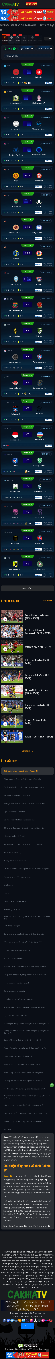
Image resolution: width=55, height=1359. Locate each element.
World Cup (8, 885)
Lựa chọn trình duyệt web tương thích (19, 999)
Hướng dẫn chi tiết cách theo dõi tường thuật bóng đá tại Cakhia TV (26, 1032)
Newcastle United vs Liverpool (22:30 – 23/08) (37, 616)
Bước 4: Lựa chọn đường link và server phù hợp (23, 1064)
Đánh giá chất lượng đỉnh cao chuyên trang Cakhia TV (25, 787)
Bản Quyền (13, 1305)
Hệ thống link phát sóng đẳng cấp (17, 795)
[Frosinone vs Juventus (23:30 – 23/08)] (12, 706)
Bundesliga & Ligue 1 (12, 910)
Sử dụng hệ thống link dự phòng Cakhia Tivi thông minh (26, 1024)
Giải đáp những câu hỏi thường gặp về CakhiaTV (23, 1081)
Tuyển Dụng (22, 1309)
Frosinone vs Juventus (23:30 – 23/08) (38, 706)
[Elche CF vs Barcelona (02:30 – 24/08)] (12, 661)
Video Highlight (11, 601)
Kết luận (7, 1130)
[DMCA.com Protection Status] (28, 1345)
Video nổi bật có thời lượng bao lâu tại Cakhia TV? (23, 1121)
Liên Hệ (45, 1302)
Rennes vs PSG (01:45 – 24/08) (38, 646)
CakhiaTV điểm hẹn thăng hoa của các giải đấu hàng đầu (26, 869)
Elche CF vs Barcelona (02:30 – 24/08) (38, 661)
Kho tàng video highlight (13, 958)
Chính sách (30, 1302)
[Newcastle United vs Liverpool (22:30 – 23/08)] (12, 616)
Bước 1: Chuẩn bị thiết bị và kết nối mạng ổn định (23, 1040)
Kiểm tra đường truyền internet (16, 983)
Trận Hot (28, 49)
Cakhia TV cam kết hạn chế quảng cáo (19, 820)
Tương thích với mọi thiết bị (15, 861)
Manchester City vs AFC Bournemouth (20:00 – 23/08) (37, 631)
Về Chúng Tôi (12, 1302)
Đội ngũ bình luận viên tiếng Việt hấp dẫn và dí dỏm (25, 804)
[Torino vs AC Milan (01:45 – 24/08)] (12, 721)
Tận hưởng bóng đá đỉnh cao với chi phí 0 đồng (23, 844)
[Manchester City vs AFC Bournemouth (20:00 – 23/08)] (12, 631)
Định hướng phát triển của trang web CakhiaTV (22, 779)
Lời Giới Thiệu (10, 760)
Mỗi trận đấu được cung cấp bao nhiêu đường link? (24, 1089)
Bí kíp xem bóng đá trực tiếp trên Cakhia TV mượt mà (25, 975)
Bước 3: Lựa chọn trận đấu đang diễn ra (20, 1056)
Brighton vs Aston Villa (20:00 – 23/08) (38, 676)
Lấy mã (27, 1326)
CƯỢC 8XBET (31, 4)
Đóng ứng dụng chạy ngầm (15, 991)
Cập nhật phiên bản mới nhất (15, 1015)
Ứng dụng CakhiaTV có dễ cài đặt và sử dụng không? (25, 1105)
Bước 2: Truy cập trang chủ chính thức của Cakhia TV (25, 1048)
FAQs (37, 1309)
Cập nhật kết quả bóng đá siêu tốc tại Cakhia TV (23, 942)
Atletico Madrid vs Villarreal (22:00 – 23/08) (36, 691)
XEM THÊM (47, 601)
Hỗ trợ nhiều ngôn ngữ (13, 852)
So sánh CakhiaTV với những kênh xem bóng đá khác (25, 967)
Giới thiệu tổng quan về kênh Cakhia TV (21, 771)
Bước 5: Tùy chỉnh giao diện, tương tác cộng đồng (24, 1073)
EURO (7, 893)
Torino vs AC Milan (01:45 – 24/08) (36, 721)
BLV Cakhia (46, 49)
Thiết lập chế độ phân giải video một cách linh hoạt (24, 1007)
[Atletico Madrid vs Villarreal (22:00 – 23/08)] (12, 691)
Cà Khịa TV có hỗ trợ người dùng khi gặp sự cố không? (25, 1113)
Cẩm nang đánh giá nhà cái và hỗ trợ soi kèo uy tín (24, 828)
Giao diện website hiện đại (14, 836)
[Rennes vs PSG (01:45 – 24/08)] (12, 646)
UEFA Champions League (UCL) (17, 901)
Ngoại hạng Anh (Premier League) (17, 877)
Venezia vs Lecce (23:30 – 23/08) (39, 736)
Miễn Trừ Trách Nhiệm (35, 1305)
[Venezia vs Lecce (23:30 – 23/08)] (12, 736)
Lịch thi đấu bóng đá (12, 926)
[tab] (5, 39)
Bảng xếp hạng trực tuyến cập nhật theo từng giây (24, 934)
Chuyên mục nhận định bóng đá (17, 950)
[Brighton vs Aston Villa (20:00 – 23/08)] (12, 676)
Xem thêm (26, 588)
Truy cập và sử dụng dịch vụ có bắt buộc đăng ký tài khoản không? (27, 1097)
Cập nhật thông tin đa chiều (15, 812)
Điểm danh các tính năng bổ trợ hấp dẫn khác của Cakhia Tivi (27, 918)
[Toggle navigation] (51, 4)
